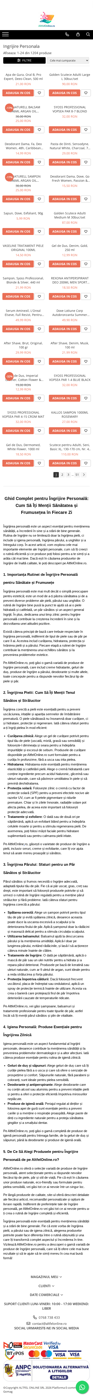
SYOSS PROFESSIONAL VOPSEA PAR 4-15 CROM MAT (23, 414)
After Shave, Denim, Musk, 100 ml (70, 345)
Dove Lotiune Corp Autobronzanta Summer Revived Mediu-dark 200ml (69, 313)
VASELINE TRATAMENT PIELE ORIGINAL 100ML (23, 248)
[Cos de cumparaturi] (78, 34)
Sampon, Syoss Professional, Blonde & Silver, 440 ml (23, 280)
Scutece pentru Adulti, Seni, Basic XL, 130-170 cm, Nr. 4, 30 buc (70, 447)
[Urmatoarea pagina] (84, 474)
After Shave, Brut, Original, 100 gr (23, 345)
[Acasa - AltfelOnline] (46, 19)
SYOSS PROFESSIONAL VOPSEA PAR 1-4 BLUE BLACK (70, 378)
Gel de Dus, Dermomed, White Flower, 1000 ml (23, 447)
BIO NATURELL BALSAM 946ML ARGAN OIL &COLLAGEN (23, 109)
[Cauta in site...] (88, 34)
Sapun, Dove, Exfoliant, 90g (23, 213)
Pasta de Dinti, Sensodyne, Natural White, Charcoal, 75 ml (70, 146)
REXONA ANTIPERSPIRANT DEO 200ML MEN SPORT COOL (70, 280)
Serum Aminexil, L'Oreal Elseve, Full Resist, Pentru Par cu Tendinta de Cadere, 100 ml (23, 313)
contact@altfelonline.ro (49, 1323)
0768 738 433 (49, 1317)
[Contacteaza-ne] (67, 34)
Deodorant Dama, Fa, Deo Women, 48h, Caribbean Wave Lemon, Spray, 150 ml (23, 146)
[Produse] (6, 35)
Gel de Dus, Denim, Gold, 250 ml (70, 248)
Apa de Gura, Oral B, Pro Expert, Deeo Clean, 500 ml (23, 77)
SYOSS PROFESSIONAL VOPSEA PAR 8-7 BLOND (70, 109)
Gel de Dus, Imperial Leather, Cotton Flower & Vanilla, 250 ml (23, 378)
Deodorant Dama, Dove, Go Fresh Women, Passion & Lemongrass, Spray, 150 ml (69, 178)
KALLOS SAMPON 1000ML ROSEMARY (69, 414)
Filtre (26, 60)
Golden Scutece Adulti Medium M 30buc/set (70, 215)
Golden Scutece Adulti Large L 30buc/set (69, 77)
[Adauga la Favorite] (39, 92)
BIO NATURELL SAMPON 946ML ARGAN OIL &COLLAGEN (23, 178)
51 (77, 474)
